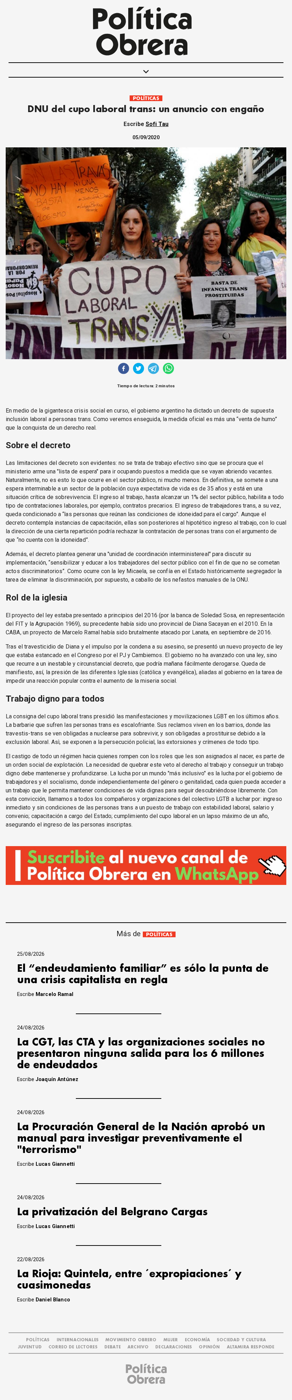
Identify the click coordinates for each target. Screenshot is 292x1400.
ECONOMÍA (197, 1340)
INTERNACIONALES (78, 1340)
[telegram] (153, 369)
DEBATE (112, 1347)
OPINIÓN (209, 1347)
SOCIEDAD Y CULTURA (241, 1340)
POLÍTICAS (146, 98)
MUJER (170, 1340)
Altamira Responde (251, 1347)
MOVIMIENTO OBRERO (131, 1340)
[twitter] (138, 369)
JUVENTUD (30, 1347)
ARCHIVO (137, 1347)
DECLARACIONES (173, 1347)
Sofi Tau (157, 124)
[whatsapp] (168, 369)
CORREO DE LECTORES (73, 1347)
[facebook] (123, 369)
